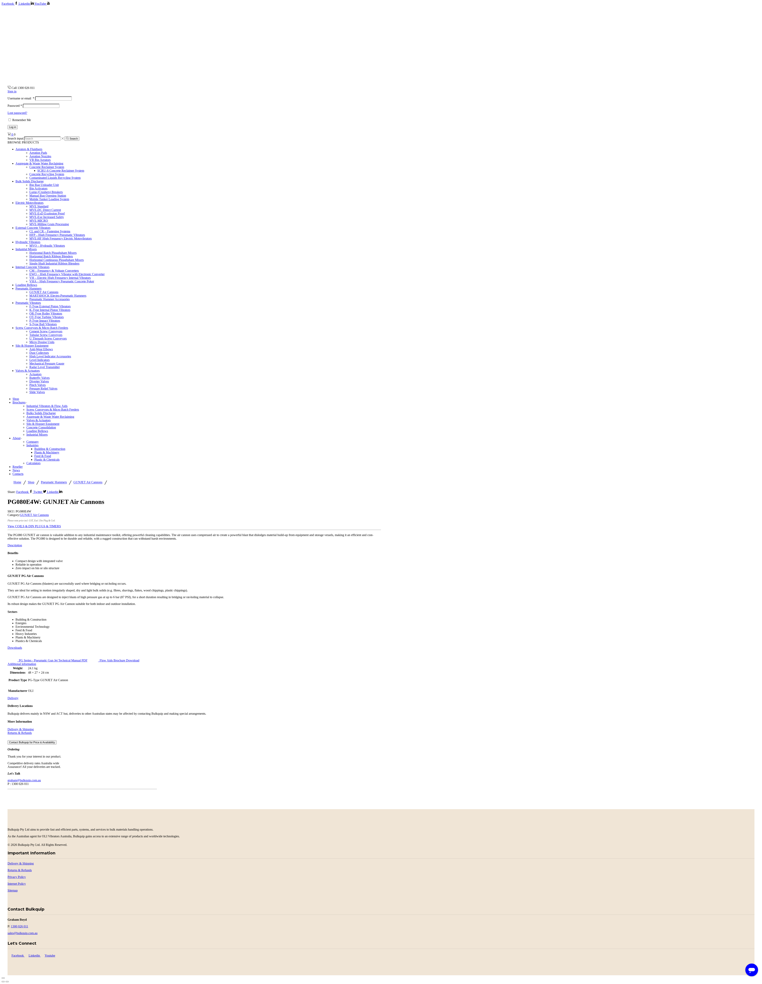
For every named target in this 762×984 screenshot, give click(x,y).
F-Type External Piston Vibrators (50, 306)
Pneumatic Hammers (28, 288)
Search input (15, 138)
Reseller (18, 466)
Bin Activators (38, 188)
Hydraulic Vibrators (27, 242)
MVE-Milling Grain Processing (49, 224)
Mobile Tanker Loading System (49, 199)
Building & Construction (49, 449)
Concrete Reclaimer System (46, 167)
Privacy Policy (17, 877)
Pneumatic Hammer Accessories (49, 299)
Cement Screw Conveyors (45, 331)
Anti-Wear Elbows (41, 349)
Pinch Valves (37, 385)
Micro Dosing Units (41, 342)
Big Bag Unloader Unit (44, 185)
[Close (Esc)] (3, 978)
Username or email (21, 98)
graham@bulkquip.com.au (24, 780)
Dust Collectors (39, 352)
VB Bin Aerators (40, 160)
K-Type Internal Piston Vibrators (49, 310)
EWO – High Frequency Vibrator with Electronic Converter (67, 274)
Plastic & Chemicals (47, 459)
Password (15, 105)
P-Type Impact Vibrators (44, 320)
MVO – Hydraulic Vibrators (47, 245)
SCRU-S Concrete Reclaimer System (60, 170)
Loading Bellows (26, 285)
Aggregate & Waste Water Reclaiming (39, 163)
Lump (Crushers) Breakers (46, 192)
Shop (16, 399)
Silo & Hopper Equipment (31, 345)
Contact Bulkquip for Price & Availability (32, 742)
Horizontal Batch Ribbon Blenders (51, 256)
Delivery (13, 698)
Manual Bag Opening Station (47, 195)
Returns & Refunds (20, 733)
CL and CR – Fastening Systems (49, 231)
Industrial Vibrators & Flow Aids (46, 406)
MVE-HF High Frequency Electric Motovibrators (60, 238)
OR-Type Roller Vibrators (45, 313)
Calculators (33, 463)
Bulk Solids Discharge (29, 181)
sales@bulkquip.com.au (23, 933)
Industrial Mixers (26, 249)
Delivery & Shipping (21, 729)
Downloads (15, 647)
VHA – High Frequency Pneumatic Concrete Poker (61, 281)
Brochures (19, 402)
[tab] (194, 545)
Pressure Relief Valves (43, 388)
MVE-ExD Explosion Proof (47, 213)
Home (17, 482)
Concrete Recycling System (46, 174)
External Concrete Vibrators (32, 227)
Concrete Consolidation (41, 427)
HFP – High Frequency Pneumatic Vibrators (57, 235)
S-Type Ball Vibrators (43, 324)
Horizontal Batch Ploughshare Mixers (53, 252)
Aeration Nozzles (40, 156)
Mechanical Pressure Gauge (46, 363)
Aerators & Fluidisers (28, 149)
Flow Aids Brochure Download (118, 660)
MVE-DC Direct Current (45, 210)
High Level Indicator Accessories (50, 356)
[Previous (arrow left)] (3, 981)
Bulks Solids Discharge (41, 413)
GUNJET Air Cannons (43, 292)
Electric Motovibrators (29, 202)
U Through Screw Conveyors (48, 338)
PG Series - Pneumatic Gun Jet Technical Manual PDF (52, 660)
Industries (32, 445)
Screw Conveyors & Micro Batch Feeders (41, 327)
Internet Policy (17, 883)
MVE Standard (38, 206)
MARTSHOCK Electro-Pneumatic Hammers (57, 295)
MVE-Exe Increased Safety (46, 217)
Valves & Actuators (27, 370)
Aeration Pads (38, 152)
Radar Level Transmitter (44, 367)
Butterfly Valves (39, 377)
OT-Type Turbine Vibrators (46, 317)
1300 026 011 (19, 926)
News (16, 470)
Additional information (22, 664)
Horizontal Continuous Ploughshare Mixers (56, 260)
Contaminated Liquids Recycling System (55, 177)
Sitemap (13, 890)
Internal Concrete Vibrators (32, 267)
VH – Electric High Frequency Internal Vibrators (60, 277)
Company (32, 441)
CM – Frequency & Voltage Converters (54, 270)
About (16, 438)
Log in (12, 127)
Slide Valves (37, 392)
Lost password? (17, 113)
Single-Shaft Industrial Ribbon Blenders (54, 263)
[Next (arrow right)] (7, 981)
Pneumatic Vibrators (28, 302)
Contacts (18, 474)
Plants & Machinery (46, 452)
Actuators (35, 374)
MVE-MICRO (38, 220)
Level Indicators (39, 360)
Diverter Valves (39, 381)
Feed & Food (42, 456)
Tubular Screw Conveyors (45, 335)
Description (15, 545)
